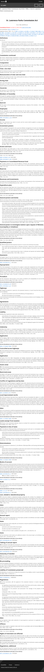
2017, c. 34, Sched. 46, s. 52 (13, 34)
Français (40, 1)
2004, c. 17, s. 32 (3, 490)
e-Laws (3, 5)
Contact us (17, 664)
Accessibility (3, 664)
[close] (41, 5)
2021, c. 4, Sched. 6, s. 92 (5, 392)
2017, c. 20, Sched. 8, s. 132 (5, 653)
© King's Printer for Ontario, (9, 667)
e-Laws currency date (26, 27)
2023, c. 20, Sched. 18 (20, 35)
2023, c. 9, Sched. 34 (11, 35)
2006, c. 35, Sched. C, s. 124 (8, 32)
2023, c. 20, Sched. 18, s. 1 (5, 262)
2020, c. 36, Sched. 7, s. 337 (34, 34)
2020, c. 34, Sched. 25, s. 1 (5, 473)
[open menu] (36, 5)
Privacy (10, 664)
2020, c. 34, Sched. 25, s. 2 (5, 492)
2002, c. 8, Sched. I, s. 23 (20, 31)
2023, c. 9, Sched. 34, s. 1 (5, 577)
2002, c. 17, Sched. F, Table (32, 31)
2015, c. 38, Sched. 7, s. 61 (32, 32)
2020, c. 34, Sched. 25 (23, 34)
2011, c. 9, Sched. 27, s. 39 (20, 32)
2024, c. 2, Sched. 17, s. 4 (13, 29)
